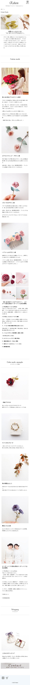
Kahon (16, 682)
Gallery (7, 8)
